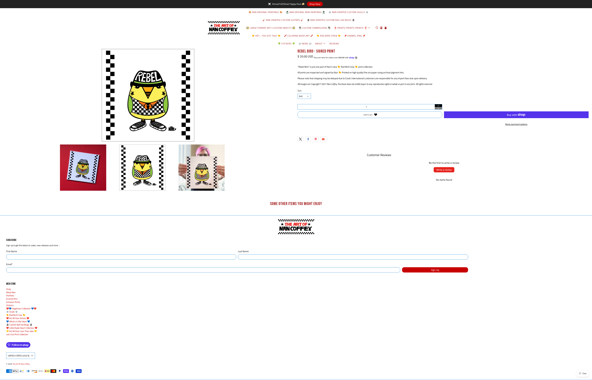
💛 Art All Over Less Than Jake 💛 (21, 331)
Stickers (10, 305)
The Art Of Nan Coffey (21, 364)
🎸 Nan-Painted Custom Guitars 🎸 (283, 20)
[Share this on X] (300, 139)
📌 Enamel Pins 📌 (354, 35)
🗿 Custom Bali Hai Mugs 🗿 (19, 324)
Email (9, 264)
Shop (8, 289)
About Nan (11, 292)
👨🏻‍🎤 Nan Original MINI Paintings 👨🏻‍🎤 (305, 12)
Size (300, 90)
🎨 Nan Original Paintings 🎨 (265, 12)
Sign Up (435, 269)
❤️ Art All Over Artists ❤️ (17, 318)
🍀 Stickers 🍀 (286, 43)
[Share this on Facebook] (308, 139)
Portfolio (10, 295)
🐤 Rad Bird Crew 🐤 (329, 35)
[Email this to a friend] (323, 139)
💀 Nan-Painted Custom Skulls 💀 (348, 12)
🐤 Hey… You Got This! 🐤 (266, 35)
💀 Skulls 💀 (12, 311)
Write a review (444, 170)
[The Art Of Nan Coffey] (224, 27)
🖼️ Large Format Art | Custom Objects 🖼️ (270, 27)
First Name (11, 251)
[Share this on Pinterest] (316, 139)
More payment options (516, 124)
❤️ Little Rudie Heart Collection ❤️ (21, 327)
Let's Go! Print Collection (17, 334)
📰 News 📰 (305, 43)
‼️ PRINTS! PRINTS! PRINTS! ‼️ (350, 27)
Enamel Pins (12, 298)
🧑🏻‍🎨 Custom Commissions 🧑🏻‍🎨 (315, 27)
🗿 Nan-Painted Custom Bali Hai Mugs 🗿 (331, 20)
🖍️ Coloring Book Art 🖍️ (298, 35)
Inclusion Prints (13, 302)
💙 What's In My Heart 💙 (18, 321)
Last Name (243, 251)
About (318, 43)
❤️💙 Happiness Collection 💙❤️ (21, 308)
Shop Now (314, 4)
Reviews (334, 43)
